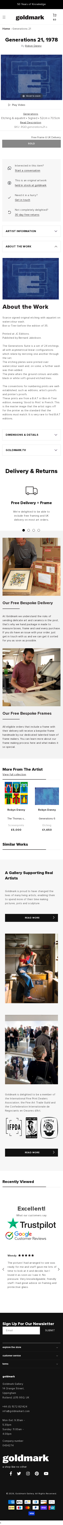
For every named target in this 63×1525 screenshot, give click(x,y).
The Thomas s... (16, 818)
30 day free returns (27, 214)
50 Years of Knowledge (31, 4)
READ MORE (32, 918)
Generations (30, 114)
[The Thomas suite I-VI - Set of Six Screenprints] (16, 793)
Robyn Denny (33, 46)
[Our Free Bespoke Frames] (31, 677)
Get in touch (22, 200)
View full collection (14, 774)
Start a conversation (27, 170)
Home (6, 28)
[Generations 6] (47, 796)
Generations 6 (47, 818)
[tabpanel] (31, 505)
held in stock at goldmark (31, 185)
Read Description (30, 122)
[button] (7, 17)
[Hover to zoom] (31, 77)
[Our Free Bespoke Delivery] (31, 567)
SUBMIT (50, 1330)
